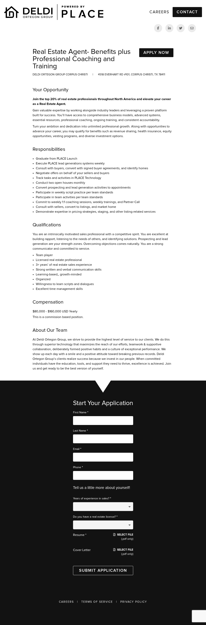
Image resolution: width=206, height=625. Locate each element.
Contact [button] (187, 12)
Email (77, 449)
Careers (66, 601)
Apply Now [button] (156, 53)
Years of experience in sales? (92, 498)
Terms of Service (97, 601)
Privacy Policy (133, 601)
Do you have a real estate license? (95, 516)
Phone (78, 467)
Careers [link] (159, 12)
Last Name (80, 430)
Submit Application (103, 571)
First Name (80, 412)
